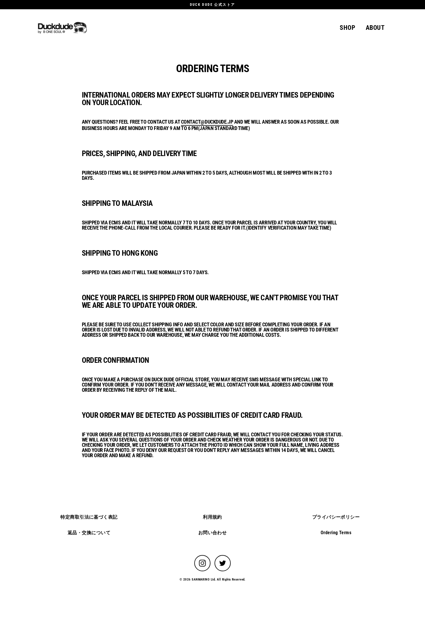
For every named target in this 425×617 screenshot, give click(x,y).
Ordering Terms (336, 532)
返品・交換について (89, 532)
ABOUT (375, 27)
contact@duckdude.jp (207, 122)
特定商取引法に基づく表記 (88, 517)
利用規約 (212, 517)
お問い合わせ (212, 532)
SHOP (347, 27)
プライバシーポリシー (336, 517)
